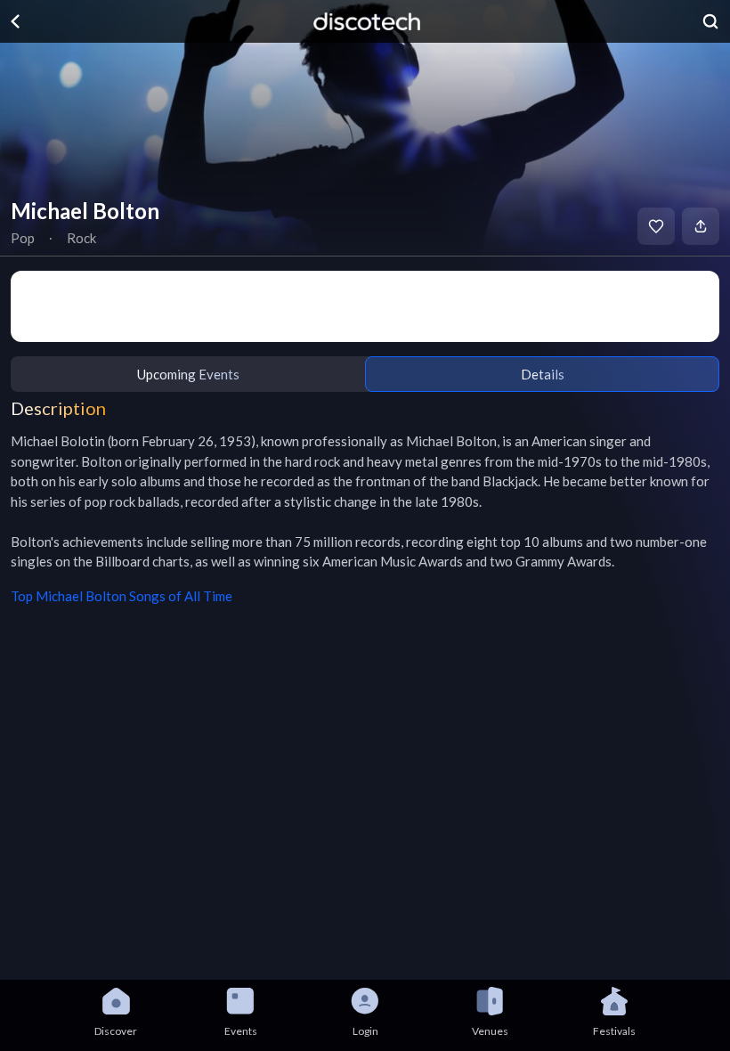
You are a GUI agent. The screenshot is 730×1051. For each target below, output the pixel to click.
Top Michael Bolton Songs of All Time (121, 596)
